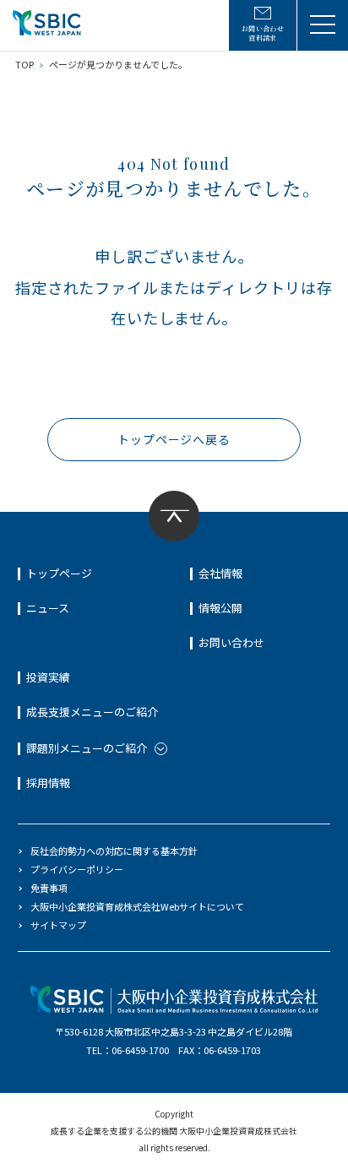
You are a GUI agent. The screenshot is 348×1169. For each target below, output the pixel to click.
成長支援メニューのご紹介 (92, 712)
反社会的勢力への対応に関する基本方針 (114, 850)
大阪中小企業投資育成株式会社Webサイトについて (137, 906)
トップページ (59, 573)
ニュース (47, 608)
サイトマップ (58, 925)
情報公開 (220, 608)
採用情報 (48, 783)
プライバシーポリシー (76, 869)
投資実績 (48, 677)
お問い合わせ (231, 642)
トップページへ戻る (174, 439)
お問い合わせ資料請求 (263, 33)
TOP (24, 64)
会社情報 (220, 573)
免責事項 (49, 887)
